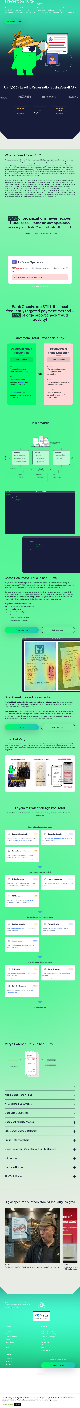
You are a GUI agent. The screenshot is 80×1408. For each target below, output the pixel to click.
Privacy (12, 1377)
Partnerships (45, 1342)
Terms (6, 1377)
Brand (8, 1347)
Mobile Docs (45, 1350)
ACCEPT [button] (17, 1404)
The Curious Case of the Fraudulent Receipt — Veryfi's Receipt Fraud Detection (32, 1267)
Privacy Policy (45, 1400)
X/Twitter (9, 1361)
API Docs (44, 1347)
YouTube (9, 1364)
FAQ (42, 1345)
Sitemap (18, 1377)
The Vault (7, 1264)
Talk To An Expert (47, 1331)
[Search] (76, 3)
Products (9, 1331)
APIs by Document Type (49, 1334)
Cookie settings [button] (8, 1404)
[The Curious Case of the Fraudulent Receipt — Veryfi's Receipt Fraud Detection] (32, 1235)
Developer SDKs (11, 1337)
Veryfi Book (10, 1342)
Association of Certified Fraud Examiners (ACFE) (40, 234)
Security (65, 1264)
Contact (44, 1339)
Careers (9, 1345)
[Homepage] (40, 4)
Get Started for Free (13, 13)
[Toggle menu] (3, 4)
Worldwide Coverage (48, 1337)
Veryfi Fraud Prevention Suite (15, 583)
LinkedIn (9, 1359)
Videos (8, 1339)
